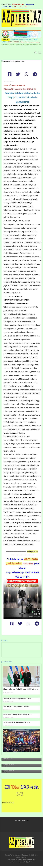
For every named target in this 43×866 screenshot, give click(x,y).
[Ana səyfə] (22, 19)
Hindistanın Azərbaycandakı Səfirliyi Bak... (17, 714)
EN (20, 6)
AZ (15, 6)
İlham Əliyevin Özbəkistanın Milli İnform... (21, 689)
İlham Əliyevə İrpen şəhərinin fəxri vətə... (16, 706)
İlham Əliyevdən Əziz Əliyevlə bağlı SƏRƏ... (17, 699)
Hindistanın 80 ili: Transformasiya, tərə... (16, 722)
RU (26, 6)
